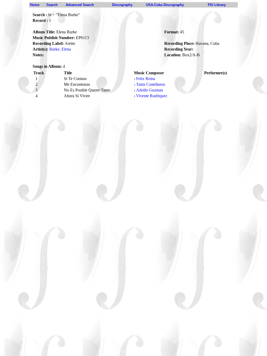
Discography (122, 5)
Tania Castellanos (150, 84)
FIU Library (217, 5)
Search (52, 5)
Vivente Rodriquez (151, 96)
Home (34, 5)
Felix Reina (145, 78)
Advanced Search (80, 5)
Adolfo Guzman (149, 90)
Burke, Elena (60, 49)
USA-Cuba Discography (165, 5)
